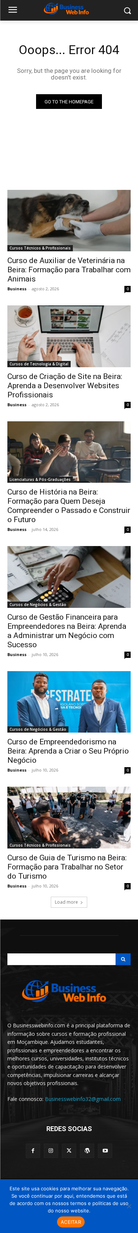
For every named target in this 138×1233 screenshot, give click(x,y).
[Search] (123, 959)
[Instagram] (51, 1151)
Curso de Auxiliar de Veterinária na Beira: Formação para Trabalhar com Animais (69, 269)
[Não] (128, 1206)
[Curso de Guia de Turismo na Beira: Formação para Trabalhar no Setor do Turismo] (69, 817)
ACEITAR (71, 1222)
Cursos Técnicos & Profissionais (40, 248)
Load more (66, 902)
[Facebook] (33, 1151)
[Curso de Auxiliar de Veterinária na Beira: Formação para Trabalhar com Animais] (69, 221)
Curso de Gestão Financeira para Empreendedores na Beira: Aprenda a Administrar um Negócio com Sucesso (66, 631)
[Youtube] (105, 1151)
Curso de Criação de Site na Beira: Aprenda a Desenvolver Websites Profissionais (64, 385)
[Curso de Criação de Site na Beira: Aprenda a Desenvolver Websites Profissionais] (69, 336)
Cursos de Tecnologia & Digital (39, 363)
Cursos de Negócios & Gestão (38, 604)
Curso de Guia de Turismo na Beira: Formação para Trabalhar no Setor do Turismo (67, 867)
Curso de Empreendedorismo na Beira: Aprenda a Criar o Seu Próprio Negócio (68, 751)
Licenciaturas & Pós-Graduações (40, 479)
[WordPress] (87, 1151)
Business (16, 288)
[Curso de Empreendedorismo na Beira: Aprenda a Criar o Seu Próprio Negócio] (69, 702)
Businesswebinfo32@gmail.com (83, 1098)
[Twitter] (69, 1151)
